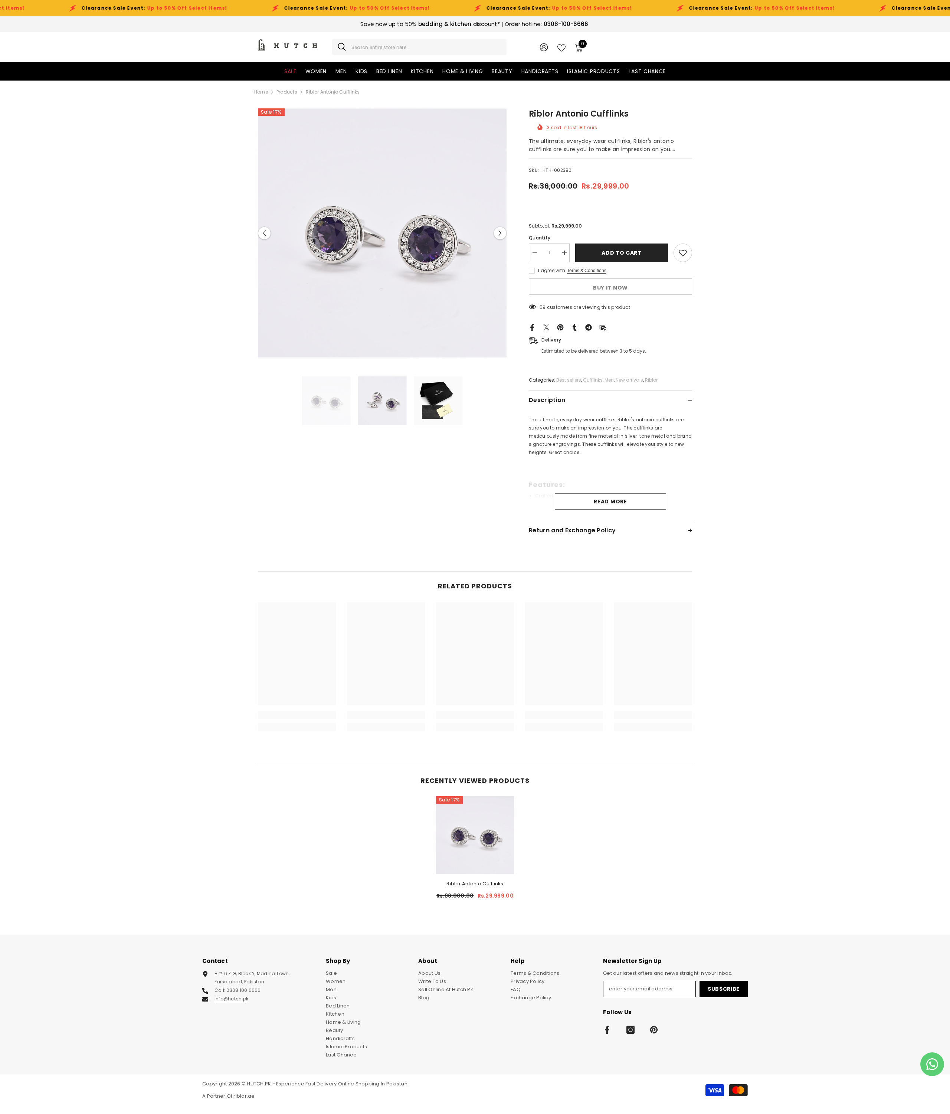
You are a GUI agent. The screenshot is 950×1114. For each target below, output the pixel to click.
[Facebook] (532, 327)
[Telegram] (588, 327)
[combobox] (426, 47)
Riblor (651, 380)
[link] (297, 715)
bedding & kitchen (444, 24)
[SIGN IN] (544, 47)
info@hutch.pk (231, 999)
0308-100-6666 (566, 24)
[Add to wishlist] (683, 253)
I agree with (551, 270)
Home (261, 92)
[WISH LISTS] (561, 47)
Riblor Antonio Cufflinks (474, 883)
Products (286, 92)
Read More (610, 501)
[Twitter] (546, 327)
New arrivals (629, 380)
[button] (264, 232)
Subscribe (724, 989)
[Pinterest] (560, 327)
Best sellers (568, 380)
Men (609, 380)
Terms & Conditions (586, 270)
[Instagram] (630, 1030)
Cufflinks (593, 380)
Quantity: (540, 238)
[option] (382, 232)
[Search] (419, 47)
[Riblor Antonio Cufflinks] (475, 835)
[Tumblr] (574, 327)
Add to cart (622, 253)
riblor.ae (244, 1096)
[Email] (602, 327)
